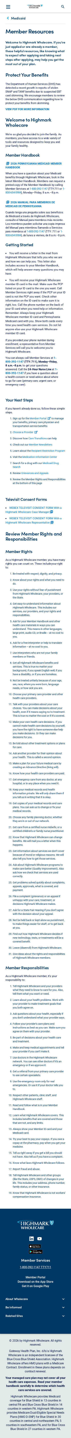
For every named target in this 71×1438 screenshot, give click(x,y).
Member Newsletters (40, 444)
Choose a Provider (23, 432)
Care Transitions (37, 438)
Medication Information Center (39, 457)
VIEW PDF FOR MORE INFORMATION (27, 109)
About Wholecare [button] (16, 1299)
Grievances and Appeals (34, 473)
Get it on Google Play (35, 1286)
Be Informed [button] (13, 1307)
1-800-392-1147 (38, 188)
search (63, 7)
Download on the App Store (35, 1281)
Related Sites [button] (14, 1316)
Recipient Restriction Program (48, 450)
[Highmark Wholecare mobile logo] (34, 6)
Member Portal (38, 418)
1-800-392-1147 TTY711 (35, 1267)
